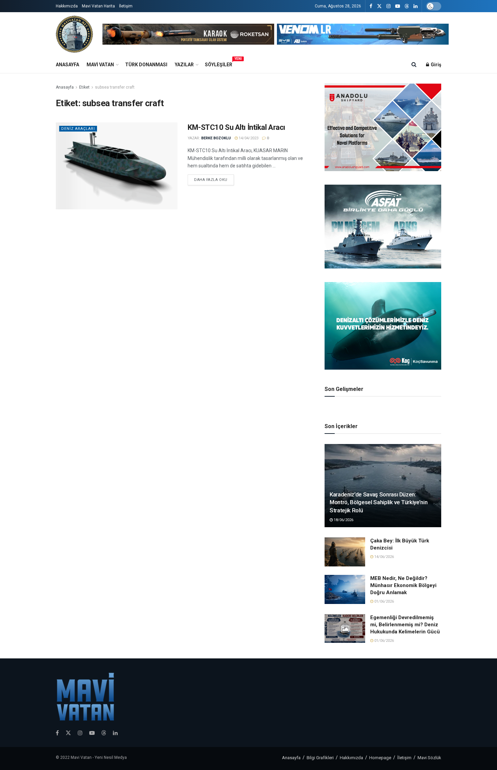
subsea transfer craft (115, 87)
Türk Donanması (146, 64)
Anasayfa (67, 64)
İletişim (126, 6)
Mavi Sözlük (429, 757)
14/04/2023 (248, 138)
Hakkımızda (67, 6)
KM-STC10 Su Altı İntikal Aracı (236, 127)
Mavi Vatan (100, 64)
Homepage (380, 757)
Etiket (84, 87)
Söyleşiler (218, 63)
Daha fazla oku (211, 180)
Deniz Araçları (78, 128)
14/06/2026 (383, 557)
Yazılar (184, 64)
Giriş (435, 64)
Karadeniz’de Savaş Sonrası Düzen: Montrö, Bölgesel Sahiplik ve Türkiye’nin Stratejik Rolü (378, 502)
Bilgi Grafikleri (320, 757)
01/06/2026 (383, 601)
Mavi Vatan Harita (98, 6)
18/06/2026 (343, 520)
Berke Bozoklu (216, 138)
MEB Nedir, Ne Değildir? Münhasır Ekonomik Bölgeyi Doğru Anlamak (403, 585)
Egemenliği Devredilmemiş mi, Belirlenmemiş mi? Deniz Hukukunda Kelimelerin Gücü (405, 624)
